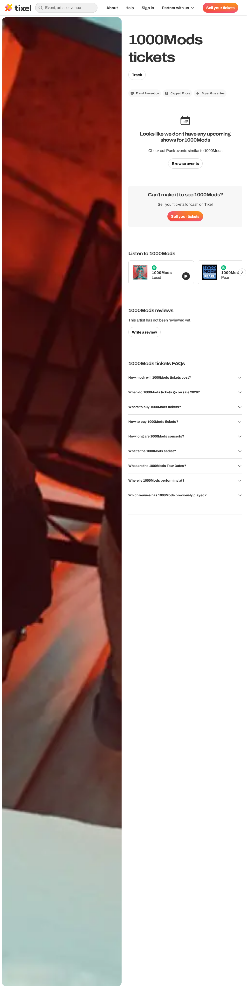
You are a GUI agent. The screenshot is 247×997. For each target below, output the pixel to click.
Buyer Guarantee (213, 93)
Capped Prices (180, 93)
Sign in (148, 8)
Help (129, 8)
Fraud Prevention (147, 93)
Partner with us (175, 8)
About (112, 8)
